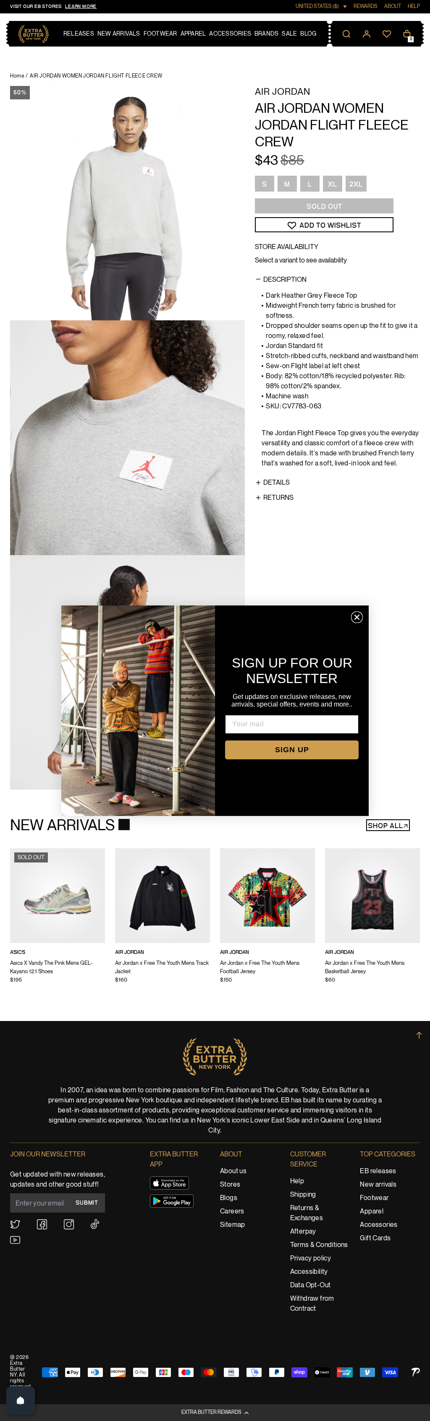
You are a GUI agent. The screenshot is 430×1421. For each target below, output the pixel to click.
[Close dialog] (357, 617)
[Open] (20, 1400)
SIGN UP (292, 750)
